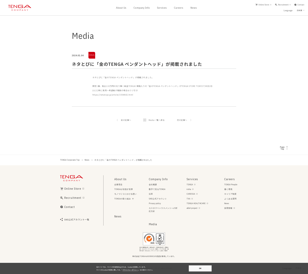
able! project (192, 208)
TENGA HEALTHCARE (196, 203)
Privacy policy (155, 203)
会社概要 (153, 184)
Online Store (263, 5)
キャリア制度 (230, 194)
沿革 (151, 194)
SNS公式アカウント (158, 198)
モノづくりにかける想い (125, 194)
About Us (121, 7)
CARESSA (191, 194)
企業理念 (118, 184)
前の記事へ (126, 120)
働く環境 (228, 189)
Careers (178, 7)
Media (153, 224)
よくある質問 (230, 198)
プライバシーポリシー (130, 270)
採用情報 (228, 208)
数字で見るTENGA (157, 189)
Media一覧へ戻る (157, 120)
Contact (300, 5)
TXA (188, 198)
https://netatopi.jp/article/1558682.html (112, 94)
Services (162, 7)
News (193, 7)
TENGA (190, 184)
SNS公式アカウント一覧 (76, 219)
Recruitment (283, 5)
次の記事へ (182, 120)
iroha (189, 189)
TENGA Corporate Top (70, 160)
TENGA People (230, 184)
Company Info (142, 7)
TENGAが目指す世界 (123, 189)
